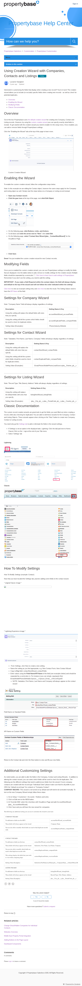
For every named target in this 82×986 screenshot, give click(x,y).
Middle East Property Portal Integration (17, 936)
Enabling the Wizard (15, 102)
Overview (11, 100)
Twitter (9, 885)
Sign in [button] (75, 4)
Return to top (8, 913)
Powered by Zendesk (73, 984)
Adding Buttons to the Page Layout (16, 940)
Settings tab (23, 424)
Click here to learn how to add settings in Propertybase (55, 275)
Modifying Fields (14, 105)
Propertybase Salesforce (12, 51)
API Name (14, 291)
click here (40, 289)
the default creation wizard (37, 120)
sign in (11, 961)
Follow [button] (42, 76)
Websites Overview (11, 932)
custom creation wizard (39, 122)
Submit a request (49, 906)
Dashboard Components (12, 944)
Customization (29, 51)
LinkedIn (13, 885)
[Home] (21, 3)
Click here (7, 289)
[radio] (35, 897)
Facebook (5, 885)
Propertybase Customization (47, 51)
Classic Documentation (16, 107)
